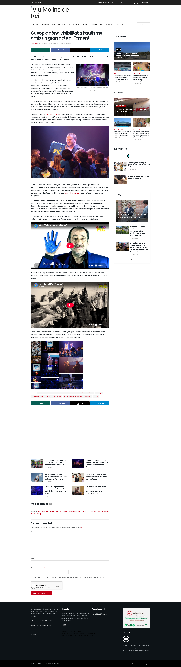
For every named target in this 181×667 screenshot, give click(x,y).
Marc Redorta (56, 664)
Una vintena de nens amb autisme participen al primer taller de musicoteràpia (141, 78)
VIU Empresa (120, 106)
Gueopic (49, 396)
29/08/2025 (132, 169)
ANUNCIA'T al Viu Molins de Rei (41, 625)
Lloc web (75, 568)
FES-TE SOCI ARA (36, 3)
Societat (56, 24)
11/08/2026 (120, 114)
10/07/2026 (122, 220)
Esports (75, 24)
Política (34, 24)
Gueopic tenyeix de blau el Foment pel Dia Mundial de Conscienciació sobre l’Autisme (97, 463)
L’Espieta (119, 24)
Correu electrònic (38, 568)
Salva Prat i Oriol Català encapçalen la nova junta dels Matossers (96, 476)
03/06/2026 (49, 467)
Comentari (35, 532)
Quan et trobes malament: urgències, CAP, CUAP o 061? (131, 110)
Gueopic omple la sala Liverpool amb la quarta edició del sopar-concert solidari (55, 490)
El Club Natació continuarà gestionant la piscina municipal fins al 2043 (122, 77)
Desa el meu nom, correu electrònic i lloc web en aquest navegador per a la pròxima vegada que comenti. (69, 577)
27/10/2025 (49, 496)
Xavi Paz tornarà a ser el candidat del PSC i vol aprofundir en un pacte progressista (132, 214)
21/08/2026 (120, 58)
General (62, 44)
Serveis (109, 24)
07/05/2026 (134, 255)
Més (132, 259)
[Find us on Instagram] (124, 2)
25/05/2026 (134, 238)
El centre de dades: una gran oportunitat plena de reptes (127, 54)
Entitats (85, 24)
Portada (136, 73)
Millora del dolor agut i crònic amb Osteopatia (139, 177)
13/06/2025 (132, 181)
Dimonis (71, 393)
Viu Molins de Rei (40, 664)
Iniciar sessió (146, 3)
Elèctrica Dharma (38, 396)
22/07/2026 (118, 138)
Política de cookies (36, 639)
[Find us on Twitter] (121, 2)
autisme (41, 393)
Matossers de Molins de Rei (73, 396)
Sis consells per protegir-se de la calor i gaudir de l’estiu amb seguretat (122, 133)
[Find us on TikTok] (135, 2)
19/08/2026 (118, 82)
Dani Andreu (61, 393)
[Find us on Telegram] (129, 2)
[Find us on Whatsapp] (132, 2)
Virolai (96, 396)
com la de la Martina (71, 193)
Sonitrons (88, 396)
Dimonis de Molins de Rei (84, 393)
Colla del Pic (51, 393)
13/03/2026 (49, 482)
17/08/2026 (137, 83)
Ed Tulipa (99, 393)
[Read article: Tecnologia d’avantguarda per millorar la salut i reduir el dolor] (120, 166)
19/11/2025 (90, 482)
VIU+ (101, 24)
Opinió (95, 24)
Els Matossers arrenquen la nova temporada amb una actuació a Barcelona (56, 476)
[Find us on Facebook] (118, 2)
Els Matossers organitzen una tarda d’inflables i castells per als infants (55, 462)
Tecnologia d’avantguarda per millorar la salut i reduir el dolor (139, 165)
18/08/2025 (90, 496)
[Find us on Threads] (137, 2)
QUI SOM (64, 625)
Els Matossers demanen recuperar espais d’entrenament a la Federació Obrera (96, 490)
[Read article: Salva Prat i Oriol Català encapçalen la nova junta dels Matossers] (78, 477)
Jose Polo (34, 44)
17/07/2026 (137, 139)
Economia (45, 24)
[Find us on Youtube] (127, 2)
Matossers (57, 396)
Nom (33, 558)
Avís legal (33, 634)
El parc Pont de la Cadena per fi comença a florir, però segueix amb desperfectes (137, 231)
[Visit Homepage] (51, 13)
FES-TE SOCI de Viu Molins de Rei (41, 621)
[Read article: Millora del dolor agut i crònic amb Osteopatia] (120, 179)
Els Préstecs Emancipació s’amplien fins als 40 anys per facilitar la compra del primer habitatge (141, 134)
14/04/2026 (90, 470)
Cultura (66, 24)
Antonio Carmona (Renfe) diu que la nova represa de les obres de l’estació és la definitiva (139, 247)
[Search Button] (148, 24)
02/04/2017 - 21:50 (46, 44)
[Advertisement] (70, 432)
